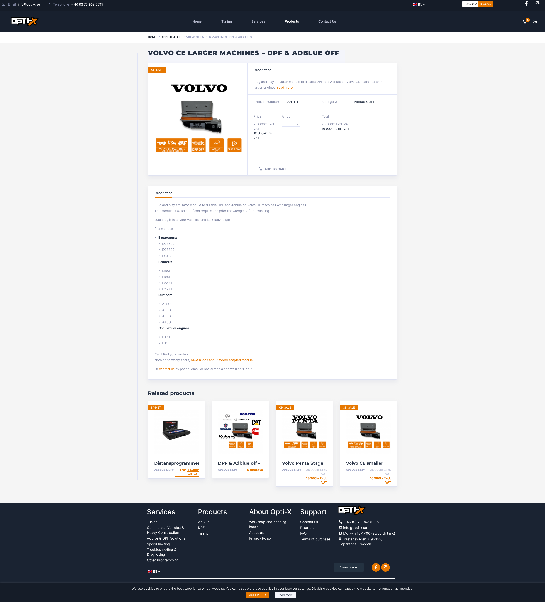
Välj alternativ (186, 469)
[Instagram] (537, 3)
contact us (167, 369)
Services (258, 21)
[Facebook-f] (526, 3)
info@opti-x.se (29, 4)
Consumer (471, 4)
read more (285, 87)
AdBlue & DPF (171, 37)
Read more (285, 595)
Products (292, 21)
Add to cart (275, 169)
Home (197, 21)
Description (163, 193)
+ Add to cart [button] (315, 469)
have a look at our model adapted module (222, 360)
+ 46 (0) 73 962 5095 (87, 4)
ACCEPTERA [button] (257, 595)
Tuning (226, 21)
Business (485, 4)
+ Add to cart (251, 469)
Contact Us (327, 21)
